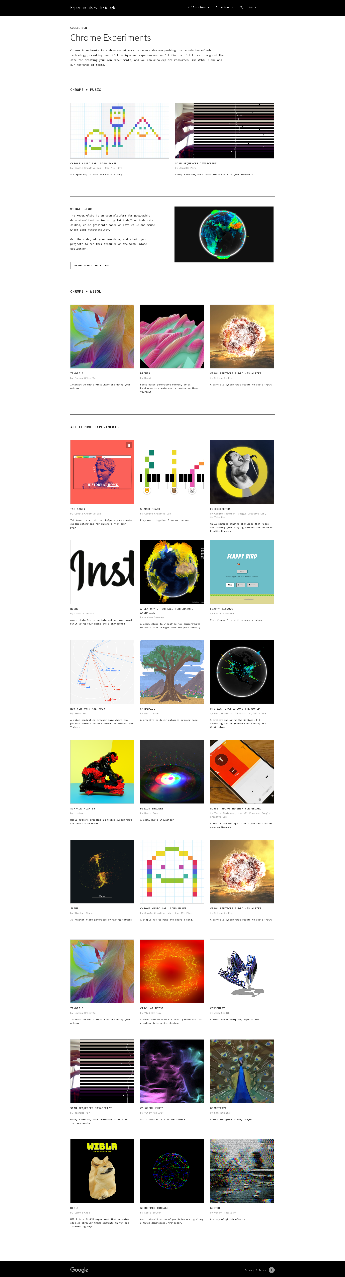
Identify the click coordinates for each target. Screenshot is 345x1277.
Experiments (225, 7)
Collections (197, 7)
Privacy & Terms (255, 1270)
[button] (129, 445)
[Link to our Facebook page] (272, 1270)
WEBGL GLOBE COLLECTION (92, 265)
